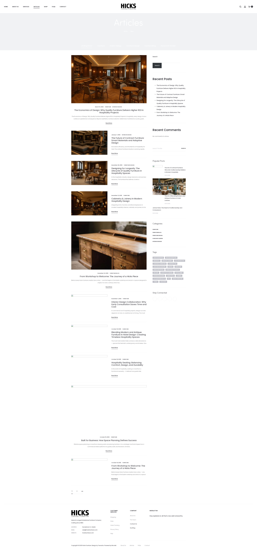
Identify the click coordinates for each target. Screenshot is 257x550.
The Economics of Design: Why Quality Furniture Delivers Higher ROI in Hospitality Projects (109, 111)
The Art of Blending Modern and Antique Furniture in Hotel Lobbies (175, 198)
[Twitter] (160, 299)
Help (111, 533)
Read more (109, 123)
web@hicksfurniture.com (89, 530)
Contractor (172, 263)
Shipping (113, 517)
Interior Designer (159, 276)
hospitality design (166, 272)
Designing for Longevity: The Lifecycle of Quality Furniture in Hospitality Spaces (126, 171)
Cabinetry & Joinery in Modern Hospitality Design (126, 199)
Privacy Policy (114, 529)
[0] (249, 7)
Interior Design (115, 46)
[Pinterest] (170, 299)
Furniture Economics (172, 269)
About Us (15, 7)
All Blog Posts (86, 46)
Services (26, 7)
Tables (155, 282)
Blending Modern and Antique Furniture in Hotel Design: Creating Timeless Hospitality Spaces (128, 334)
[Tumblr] (165, 299)
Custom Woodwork (159, 266)
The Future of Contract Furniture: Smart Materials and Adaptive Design (127, 140)
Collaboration (179, 260)
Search (155, 57)
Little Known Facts (159, 279)
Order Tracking (114, 525)
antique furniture (171, 257)
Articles (37, 7)
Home (6, 7)
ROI (169, 279)
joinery (179, 276)
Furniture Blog (150, 46)
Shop (45, 7)
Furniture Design (133, 46)
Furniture (101, 46)
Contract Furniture (160, 263)
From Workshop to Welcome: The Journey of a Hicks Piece (109, 276)
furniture (178, 266)
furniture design (158, 269)
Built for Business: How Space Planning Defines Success (109, 440)
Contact (63, 7)
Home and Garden (168, 46)
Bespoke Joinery (167, 260)
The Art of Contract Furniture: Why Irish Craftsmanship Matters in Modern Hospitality (175, 170)
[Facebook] (155, 299)
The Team (133, 520)
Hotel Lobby (179, 272)
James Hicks (170, 276)
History (156, 272)
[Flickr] (175, 299)
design (170, 266)
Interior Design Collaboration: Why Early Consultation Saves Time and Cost (129, 304)
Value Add (163, 282)
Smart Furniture (177, 279)
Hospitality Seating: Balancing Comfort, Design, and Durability (127, 363)
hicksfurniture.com (88, 533)
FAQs (53, 7)
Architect (157, 260)
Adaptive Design (158, 257)
